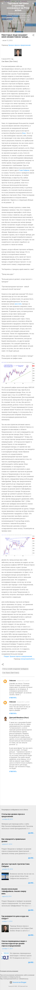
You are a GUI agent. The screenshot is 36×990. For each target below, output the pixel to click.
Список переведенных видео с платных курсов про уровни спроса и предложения (14, 943)
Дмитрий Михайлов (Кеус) (19, 718)
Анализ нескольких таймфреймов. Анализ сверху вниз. (14, 891)
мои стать (18, 304)
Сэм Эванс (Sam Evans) (10, 673)
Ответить (13, 698)
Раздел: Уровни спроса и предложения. (18, 656)
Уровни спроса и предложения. (19, 45)
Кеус (24, 133)
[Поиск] (33, 4)
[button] (33, 35)
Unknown (12, 680)
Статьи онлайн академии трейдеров (15, 669)
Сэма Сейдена (24, 170)
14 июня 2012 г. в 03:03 (23, 702)
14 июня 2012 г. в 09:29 (16, 719)
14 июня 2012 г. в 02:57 (23, 680)
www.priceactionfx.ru (27, 659)
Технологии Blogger (19, 982)
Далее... (31, 833)
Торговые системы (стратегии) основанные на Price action (18, 7)
